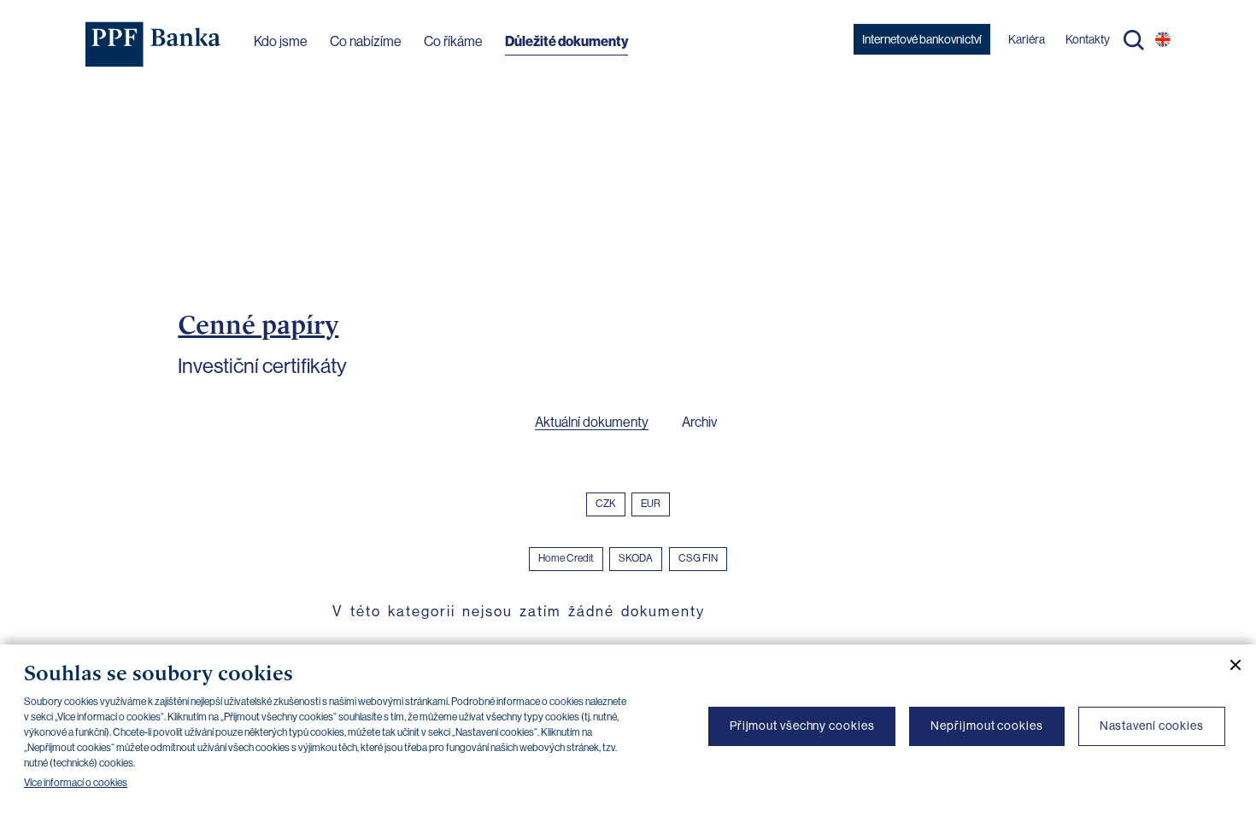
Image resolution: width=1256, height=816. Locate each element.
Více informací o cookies (75, 783)
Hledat (1134, 40)
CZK (606, 504)
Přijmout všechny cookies (802, 725)
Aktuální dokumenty (592, 422)
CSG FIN (698, 558)
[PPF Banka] (153, 44)
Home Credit (566, 558)
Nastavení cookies (1152, 725)
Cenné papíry (258, 324)
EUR (650, 504)
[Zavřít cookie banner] (1228, 665)
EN (1163, 39)
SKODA (636, 558)
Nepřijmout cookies (986, 725)
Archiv (699, 422)
